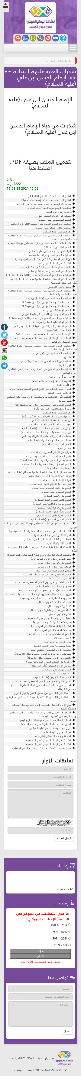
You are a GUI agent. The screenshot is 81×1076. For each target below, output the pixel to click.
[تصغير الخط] (9, 72)
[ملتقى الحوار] (18, 38)
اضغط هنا (40, 168)
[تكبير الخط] (6, 72)
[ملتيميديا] (33, 38)
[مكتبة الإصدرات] (25, 38)
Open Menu (72, 48)
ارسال (67, 1031)
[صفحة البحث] (40, 38)
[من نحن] (63, 38)
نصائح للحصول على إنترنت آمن (57, 60)
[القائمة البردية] (48, 38)
